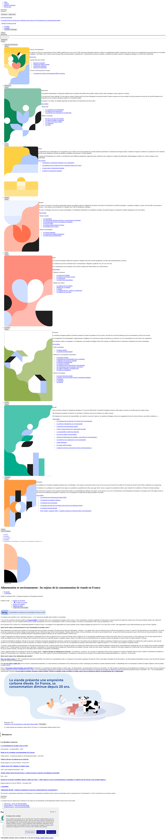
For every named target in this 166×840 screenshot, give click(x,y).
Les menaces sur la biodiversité (53, 111)
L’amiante (59, 289)
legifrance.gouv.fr (17, 807)
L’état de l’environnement (11, 44)
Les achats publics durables (64, 445)
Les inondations (47, 219)
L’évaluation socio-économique (48, 503)
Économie (7, 327)
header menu (12, 14)
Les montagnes (49, 123)
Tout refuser (40, 832)
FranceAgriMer (32, 620)
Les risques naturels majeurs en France (53, 225)
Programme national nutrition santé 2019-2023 (19, 668)
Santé (6, 252)
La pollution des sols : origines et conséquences (69, 290)
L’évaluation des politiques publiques (50, 500)
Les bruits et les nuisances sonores (66, 277)
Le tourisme (60, 379)
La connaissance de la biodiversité (54, 109)
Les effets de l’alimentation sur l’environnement (69, 424)
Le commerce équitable (63, 364)
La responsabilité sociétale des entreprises (68, 432)
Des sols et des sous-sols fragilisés (54, 118)
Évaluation (7, 477)
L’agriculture (60, 380)
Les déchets (60, 382)
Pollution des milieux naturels (41, 64)
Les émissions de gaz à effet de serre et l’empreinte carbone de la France (61, 165)
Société (7, 402)
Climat (6, 143)
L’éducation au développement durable (67, 426)
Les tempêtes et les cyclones (50, 226)
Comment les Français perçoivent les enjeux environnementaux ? (74, 448)
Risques (7, 197)
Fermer (3, 32)
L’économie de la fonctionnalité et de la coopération (71, 359)
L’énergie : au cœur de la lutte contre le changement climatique (74, 377)
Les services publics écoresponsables (67, 434)
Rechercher (4, 14)
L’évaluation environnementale (48, 508)
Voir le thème (44, 104)
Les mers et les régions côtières (53, 122)
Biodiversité (8, 85)
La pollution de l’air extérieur (64, 286)
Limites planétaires (62, 442)
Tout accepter (51, 832)
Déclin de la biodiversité (40, 67)
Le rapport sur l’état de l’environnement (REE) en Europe (49, 73)
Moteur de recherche (9, 5)
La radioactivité (61, 278)
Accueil (6, 534)
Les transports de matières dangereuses (53, 234)
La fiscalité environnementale (65, 351)
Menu (5, 2)
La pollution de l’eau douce (64, 292)
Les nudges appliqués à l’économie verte (68, 368)
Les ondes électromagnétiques (65, 280)
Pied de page (7, 7)
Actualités (7, 28)
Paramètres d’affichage (10, 29)
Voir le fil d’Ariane (5, 531)
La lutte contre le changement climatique (53, 168)
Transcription (42, 724)
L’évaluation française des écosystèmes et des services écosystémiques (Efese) (61, 505)
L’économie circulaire (62, 357)
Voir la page (32, 57)
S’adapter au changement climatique (52, 171)
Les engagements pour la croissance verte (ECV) (70, 367)
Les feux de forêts (48, 223)
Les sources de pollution (63, 275)
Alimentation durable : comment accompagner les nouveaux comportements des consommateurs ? (29, 790)
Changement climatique (39, 66)
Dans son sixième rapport (8, 659)
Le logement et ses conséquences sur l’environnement (71, 439)
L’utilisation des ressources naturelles (67, 360)
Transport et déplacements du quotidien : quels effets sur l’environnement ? (77, 437)
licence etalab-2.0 (44, 838)
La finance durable (62, 350)
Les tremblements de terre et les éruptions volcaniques (57, 222)
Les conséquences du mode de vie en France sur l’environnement (74, 421)
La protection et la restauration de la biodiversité (58, 113)
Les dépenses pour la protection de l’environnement (71, 365)
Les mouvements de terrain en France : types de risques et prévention (62, 220)
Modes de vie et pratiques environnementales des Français (18, 752)
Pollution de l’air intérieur (63, 287)
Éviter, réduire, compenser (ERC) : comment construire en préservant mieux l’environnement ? (66, 511)
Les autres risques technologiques (52, 235)
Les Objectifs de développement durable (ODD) (53, 497)
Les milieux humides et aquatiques (54, 120)
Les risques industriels (49, 232)
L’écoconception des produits (65, 376)
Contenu (6, 3)
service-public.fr (16, 805)
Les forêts (48, 125)
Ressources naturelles (39, 63)
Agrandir (21, 724)
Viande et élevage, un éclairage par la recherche (15, 759)
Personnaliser (30, 832)
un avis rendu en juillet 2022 (12, 663)
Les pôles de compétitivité (64, 370)
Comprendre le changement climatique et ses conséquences (58, 162)
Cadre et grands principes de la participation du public (71, 429)
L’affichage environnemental (64, 362)
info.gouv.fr (15, 803)
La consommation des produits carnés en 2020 (14, 745)
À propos (6, 26)
